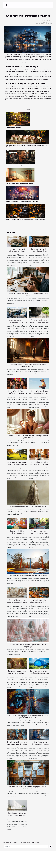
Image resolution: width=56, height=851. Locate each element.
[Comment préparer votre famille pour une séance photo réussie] (17, 663)
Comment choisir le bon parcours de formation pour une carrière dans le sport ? (39, 393)
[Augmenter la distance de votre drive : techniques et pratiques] (17, 454)
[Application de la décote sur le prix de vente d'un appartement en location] (27, 137)
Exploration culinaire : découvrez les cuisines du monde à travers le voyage (39, 602)
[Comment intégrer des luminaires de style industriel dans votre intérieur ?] (39, 241)
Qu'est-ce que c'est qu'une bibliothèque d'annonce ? (22, 201)
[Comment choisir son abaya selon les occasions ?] (28, 492)
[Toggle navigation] (6, 5)
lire (38, 78)
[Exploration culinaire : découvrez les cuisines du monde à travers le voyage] (39, 592)
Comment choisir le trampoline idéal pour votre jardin (28, 576)
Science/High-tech (28, 842)
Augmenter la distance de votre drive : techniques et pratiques (16, 464)
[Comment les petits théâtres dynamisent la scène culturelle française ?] (28, 350)
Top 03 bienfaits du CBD (14, 127)
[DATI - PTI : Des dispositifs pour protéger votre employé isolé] (25, 211)
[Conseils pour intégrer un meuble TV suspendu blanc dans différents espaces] (17, 805)
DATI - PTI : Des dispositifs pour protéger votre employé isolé (25, 219)
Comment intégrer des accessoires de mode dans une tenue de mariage (16, 602)
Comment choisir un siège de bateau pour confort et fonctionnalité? (16, 322)
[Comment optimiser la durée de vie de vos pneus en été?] (39, 312)
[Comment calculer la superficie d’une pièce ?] (20, 175)
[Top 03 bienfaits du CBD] (18, 118)
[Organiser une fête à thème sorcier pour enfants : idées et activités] (17, 734)
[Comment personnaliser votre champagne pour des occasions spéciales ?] (39, 454)
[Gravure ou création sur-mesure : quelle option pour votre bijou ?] (28, 279)
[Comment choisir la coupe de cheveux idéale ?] (20, 156)
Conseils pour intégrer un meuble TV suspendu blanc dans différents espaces (16, 815)
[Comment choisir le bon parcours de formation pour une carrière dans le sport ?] (39, 383)
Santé (20, 842)
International (13, 842)
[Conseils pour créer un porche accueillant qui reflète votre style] (39, 523)
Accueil (5, 12)
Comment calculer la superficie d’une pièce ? (20, 183)
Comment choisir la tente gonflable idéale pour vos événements (39, 673)
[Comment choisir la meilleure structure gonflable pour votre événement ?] (17, 523)
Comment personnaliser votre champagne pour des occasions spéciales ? (39, 464)
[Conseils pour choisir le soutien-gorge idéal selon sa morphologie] (28, 630)
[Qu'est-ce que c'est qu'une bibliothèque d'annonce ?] (22, 193)
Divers (10, 12)
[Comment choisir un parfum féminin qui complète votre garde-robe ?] (28, 421)
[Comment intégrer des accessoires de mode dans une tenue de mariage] (17, 592)
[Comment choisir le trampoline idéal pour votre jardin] (28, 561)
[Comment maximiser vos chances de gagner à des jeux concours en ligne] (28, 772)
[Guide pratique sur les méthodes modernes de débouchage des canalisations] (39, 734)
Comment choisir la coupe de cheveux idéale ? (20, 165)
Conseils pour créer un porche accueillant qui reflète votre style (39, 533)
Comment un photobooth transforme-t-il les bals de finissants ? (16, 393)
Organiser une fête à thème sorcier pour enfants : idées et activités (17, 744)
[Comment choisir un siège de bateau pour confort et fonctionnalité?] (17, 312)
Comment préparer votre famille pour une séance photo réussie (17, 673)
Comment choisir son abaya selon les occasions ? (28, 507)
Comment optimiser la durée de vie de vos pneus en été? (39, 322)
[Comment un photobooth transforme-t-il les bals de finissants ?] (17, 383)
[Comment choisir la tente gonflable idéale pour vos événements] (39, 663)
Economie (6, 842)
